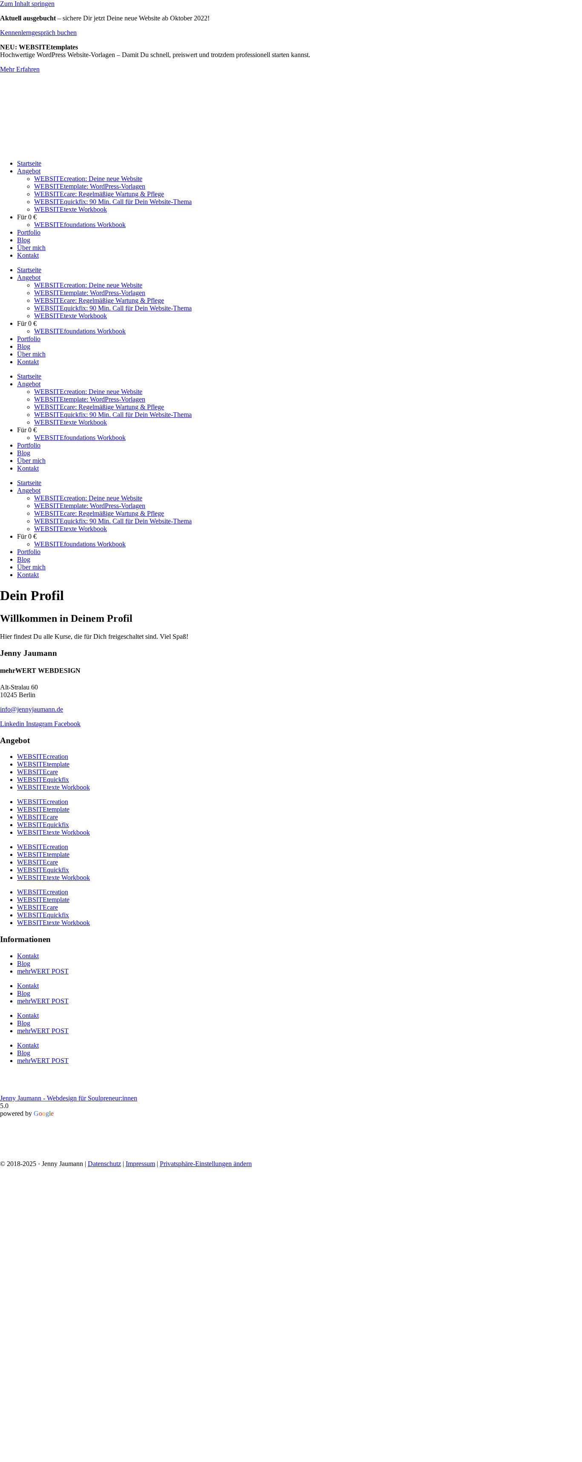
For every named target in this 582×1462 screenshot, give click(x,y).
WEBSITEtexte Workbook (70, 209)
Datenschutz (104, 1163)
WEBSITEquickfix (43, 779)
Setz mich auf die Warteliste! (291, 1415)
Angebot (28, 171)
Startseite (29, 163)
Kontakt (28, 255)
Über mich (31, 247)
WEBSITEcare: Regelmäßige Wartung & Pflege (99, 194)
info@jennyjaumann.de (31, 709)
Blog (23, 240)
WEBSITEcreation (42, 756)
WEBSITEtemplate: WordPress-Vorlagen (89, 186)
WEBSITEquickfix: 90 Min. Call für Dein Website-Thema (113, 201)
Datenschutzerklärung (285, 1387)
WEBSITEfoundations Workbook (80, 224)
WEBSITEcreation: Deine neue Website (88, 178)
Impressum (140, 1163)
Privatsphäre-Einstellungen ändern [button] (206, 1163)
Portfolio (28, 232)
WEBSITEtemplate (43, 764)
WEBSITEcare (37, 772)
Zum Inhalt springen (27, 3)
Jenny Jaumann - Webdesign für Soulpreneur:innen (68, 1098)
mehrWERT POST (43, 971)
